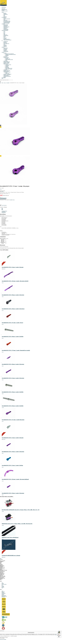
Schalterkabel (7, 65)
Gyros (4, 44)
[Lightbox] (15, 127)
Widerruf (3, 592)
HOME (3, 12)
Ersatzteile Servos (6, 51)
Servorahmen (5, 49)
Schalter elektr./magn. (6, 43)
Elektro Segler (5, 20)
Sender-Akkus (5, 34)
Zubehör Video (7, 73)
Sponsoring (5, 16)
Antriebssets (5, 28)
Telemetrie (5, 45)
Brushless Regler (6, 25)
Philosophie (5, 13)
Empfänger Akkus (6, 35)
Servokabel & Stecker (8, 64)
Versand (2, 191)
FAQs (4, 15)
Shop (2, 82)
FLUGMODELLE (4, 17)
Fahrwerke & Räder (6, 57)
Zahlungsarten (3, 593)
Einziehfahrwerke (7, 58)
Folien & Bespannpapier (7, 61)
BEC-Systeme (5, 42)
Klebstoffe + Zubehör (6, 63)
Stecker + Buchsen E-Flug (8, 68)
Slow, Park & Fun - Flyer (7, 21)
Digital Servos (5, 48)
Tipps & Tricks (6, 14)
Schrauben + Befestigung (7, 70)
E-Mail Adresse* (2, 630)
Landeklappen (5, 69)
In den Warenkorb (3, 198)
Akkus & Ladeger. (4, 584)
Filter (0, 558)
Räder (6, 60)
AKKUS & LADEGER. (5, 30)
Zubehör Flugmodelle (6, 23)
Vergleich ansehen (3, 639)
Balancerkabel (7, 67)
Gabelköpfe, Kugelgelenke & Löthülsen (10, 54)
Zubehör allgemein (6, 75)
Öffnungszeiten (4, 7)
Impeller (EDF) (6, 27)
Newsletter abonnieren (31, 632)
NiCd (4, 33)
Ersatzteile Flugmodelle (7, 22)
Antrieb (3, 583)
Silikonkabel (7, 66)
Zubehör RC (5, 46)
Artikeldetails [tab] (3, 211)
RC (2, 40)
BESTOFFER (3, 77)
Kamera (6, 72)
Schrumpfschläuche (6, 71)
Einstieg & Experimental (7, 18)
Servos (5, 82)
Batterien (5, 36)
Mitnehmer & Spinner (6, 26)
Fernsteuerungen (6, 41)
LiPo (4, 31)
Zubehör (3, 52)
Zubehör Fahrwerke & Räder (9, 59)
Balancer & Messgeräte (7, 39)
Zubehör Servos (6, 50)
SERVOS (3, 47)
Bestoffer (3, 587)
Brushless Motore (6, 24)
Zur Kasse (3, 10)
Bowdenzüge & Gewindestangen (9, 53)
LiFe (4, 32)
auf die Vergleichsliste (4, 205)
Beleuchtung (5, 56)
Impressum (3, 591)
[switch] (59, 636)
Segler (4, 19)
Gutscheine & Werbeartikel (7, 76)
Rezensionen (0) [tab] (4, 212)
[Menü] (60, 631)
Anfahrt (3, 594)
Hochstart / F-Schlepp (6, 62)
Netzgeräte (5, 38)
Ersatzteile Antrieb (6, 29)
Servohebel (7, 82)
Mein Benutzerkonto (4, 9)
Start (0, 82)
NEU (2, 78)
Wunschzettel (3, 8)
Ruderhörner (7, 55)
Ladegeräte (5, 37)
